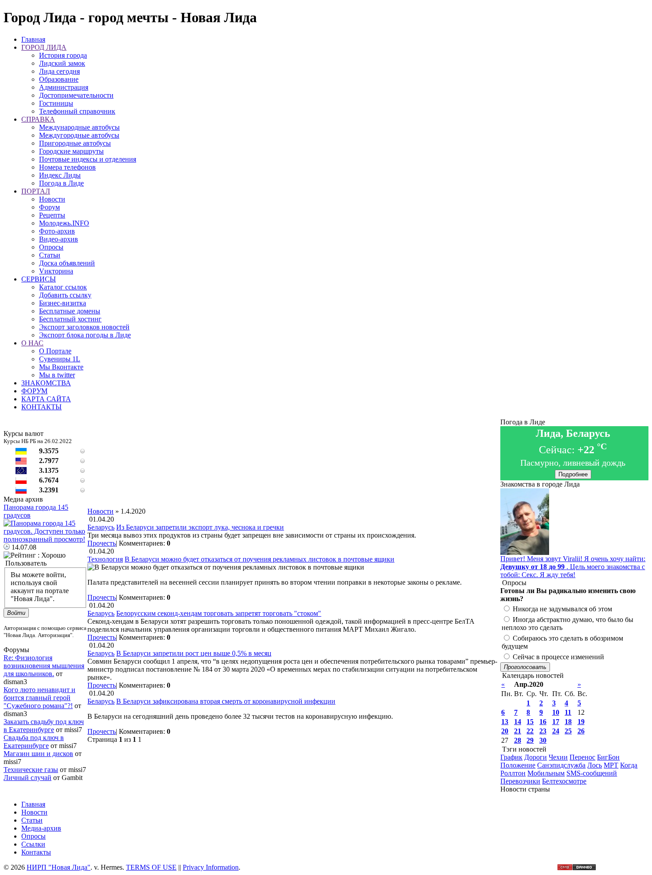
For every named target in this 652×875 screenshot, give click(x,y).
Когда (628, 765)
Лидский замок (62, 63)
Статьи (49, 255)
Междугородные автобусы (79, 135)
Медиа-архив (41, 828)
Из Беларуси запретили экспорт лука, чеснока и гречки (200, 527)
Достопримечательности (76, 95)
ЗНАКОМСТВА (46, 383)
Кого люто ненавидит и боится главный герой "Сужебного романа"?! (39, 697)
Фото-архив (57, 231)
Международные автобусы (79, 127)
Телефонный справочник (77, 111)
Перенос (582, 757)
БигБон (608, 757)
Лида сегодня (59, 71)
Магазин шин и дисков (38, 753)
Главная (33, 39)
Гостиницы (56, 103)
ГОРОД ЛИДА (44, 47)
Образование (59, 79)
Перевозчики (520, 781)
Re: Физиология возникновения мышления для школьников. (44, 665)
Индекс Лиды (60, 175)
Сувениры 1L (59, 359)
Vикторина (56, 271)
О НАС (32, 343)
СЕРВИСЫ (38, 279)
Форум (49, 207)
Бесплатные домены (69, 311)
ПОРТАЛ (35, 191)
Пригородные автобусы (75, 143)
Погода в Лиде (61, 183)
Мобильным (546, 773)
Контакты (36, 852)
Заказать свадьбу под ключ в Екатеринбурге (44, 725)
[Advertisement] (294, 487)
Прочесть (101, 543)
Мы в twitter (57, 375)
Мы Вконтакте (61, 367)
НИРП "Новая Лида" (58, 867)
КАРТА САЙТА (46, 399)
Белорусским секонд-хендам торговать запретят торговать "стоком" (218, 613)
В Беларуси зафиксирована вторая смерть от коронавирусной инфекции (225, 701)
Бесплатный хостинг (70, 319)
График (511, 757)
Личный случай (27, 777)
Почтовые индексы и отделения (87, 159)
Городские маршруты (71, 151)
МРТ (611, 765)
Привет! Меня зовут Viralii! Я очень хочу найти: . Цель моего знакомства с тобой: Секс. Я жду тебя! (572, 566)
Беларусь (100, 527)
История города (63, 55)
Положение (517, 765)
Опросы (51, 247)
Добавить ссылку (65, 295)
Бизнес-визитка (62, 303)
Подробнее (573, 474)
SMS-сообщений (591, 773)
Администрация (63, 87)
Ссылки (33, 844)
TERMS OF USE (151, 867)
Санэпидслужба (561, 765)
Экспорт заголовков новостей (84, 327)
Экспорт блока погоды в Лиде (85, 335)
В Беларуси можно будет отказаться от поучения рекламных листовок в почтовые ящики (259, 559)
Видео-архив (58, 239)
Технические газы (31, 769)
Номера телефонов (67, 167)
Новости (52, 199)
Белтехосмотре (564, 781)
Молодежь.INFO (64, 223)
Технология (105, 559)
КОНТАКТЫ (41, 407)
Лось (594, 765)
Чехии (558, 757)
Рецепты (52, 215)
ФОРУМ (34, 391)
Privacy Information (211, 867)
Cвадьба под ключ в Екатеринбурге (34, 741)
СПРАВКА (38, 119)
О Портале (55, 351)
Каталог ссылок (63, 287)
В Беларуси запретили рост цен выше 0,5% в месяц (193, 653)
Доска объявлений (67, 263)
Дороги (535, 757)
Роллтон (513, 773)
